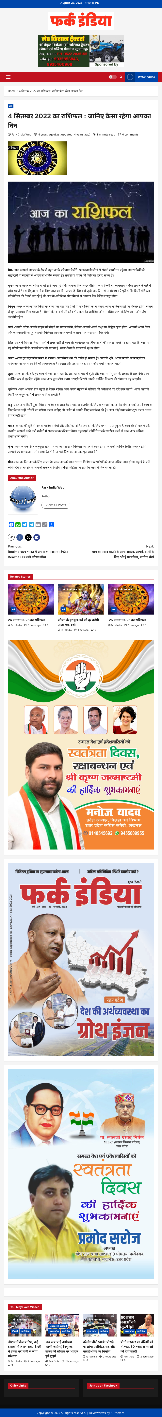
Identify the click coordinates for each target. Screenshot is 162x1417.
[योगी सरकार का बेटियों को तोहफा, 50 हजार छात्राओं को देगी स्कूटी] (137, 1325)
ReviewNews (97, 1413)
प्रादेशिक (25, 1331)
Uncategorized (58, 1326)
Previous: (38, 551)
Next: (123, 551)
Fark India (16, 625)
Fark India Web (21, 134)
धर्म (10, 106)
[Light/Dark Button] (113, 77)
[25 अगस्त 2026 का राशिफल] (131, 599)
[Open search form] (121, 77)
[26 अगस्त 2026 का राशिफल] (31, 599)
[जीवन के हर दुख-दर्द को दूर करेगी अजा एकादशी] (81, 599)
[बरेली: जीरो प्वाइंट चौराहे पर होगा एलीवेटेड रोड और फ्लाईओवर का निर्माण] (100, 1325)
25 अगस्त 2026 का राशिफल (127, 620)
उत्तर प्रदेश (54, 1331)
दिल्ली (15, 1331)
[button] (8, 77)
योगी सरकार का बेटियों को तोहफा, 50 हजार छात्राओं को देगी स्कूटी (137, 1346)
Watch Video (146, 76)
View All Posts (56, 505)
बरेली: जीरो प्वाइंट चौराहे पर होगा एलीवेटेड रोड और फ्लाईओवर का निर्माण (99, 1346)
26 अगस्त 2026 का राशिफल (27, 620)
